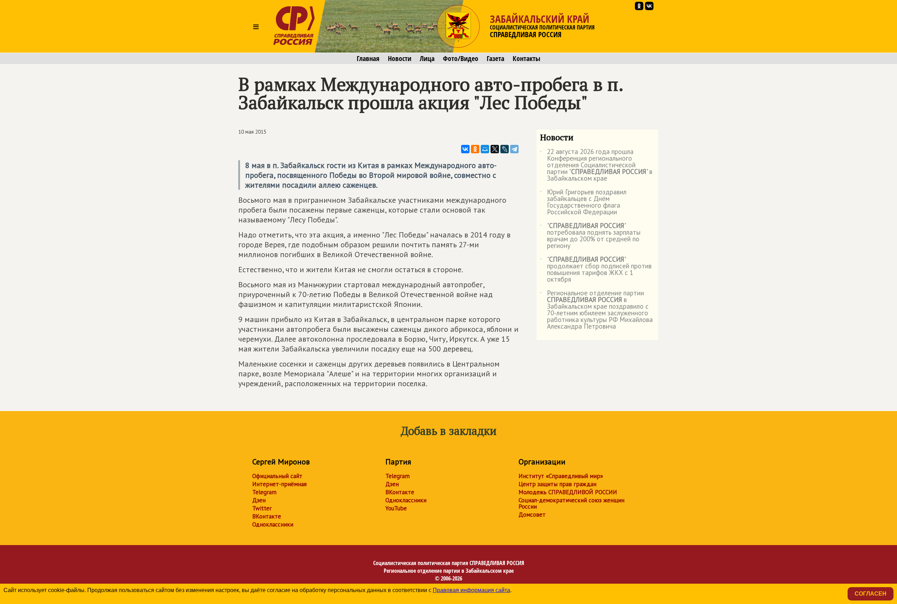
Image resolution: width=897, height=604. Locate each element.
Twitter (262, 508)
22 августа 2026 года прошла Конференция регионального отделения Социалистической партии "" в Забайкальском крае (596, 165)
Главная (368, 58)
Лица (427, 58)
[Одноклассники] (475, 149)
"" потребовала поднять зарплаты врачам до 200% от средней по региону (590, 236)
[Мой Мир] (485, 149)
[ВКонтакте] (465, 149)
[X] (495, 149)
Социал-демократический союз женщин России (571, 503)
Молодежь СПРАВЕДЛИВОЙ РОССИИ (568, 492)
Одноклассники (272, 524)
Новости (399, 58)
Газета (495, 58)
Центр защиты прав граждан (557, 484)
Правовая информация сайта (471, 590)
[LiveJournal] (504, 149)
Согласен (870, 594)
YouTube (396, 508)
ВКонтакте (266, 516)
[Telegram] (514, 149)
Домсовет (532, 514)
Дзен (259, 500)
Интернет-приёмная (279, 484)
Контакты (526, 58)
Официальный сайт (277, 476)
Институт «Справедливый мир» (561, 476)
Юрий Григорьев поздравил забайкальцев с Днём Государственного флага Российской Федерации (583, 202)
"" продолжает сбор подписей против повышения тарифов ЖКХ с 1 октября (596, 269)
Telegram (264, 492)
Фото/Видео (460, 58)
